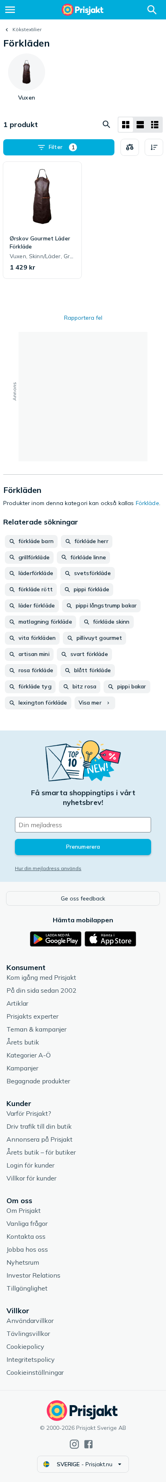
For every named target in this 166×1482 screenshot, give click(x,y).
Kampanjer (22, 1068)
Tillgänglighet (27, 1288)
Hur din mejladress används (48, 868)
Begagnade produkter (38, 1081)
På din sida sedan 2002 (41, 990)
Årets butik (22, 1042)
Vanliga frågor (27, 1223)
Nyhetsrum (22, 1262)
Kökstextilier (27, 29)
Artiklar (17, 1003)
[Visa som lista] (140, 124)
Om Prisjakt (23, 1210)
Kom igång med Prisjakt (41, 977)
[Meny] (10, 9)
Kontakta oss (26, 1236)
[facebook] (88, 1444)
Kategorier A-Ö (28, 1055)
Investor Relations (33, 1275)
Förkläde (147, 503)
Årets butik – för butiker (41, 1152)
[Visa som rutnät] (125, 124)
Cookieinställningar (35, 1372)
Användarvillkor (30, 1320)
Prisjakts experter (32, 1016)
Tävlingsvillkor (28, 1333)
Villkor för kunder (31, 1178)
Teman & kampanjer (36, 1029)
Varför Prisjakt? (28, 1113)
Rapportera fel (83, 317)
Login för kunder (30, 1165)
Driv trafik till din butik (39, 1126)
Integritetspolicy (30, 1359)
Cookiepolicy (25, 1346)
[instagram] (74, 1444)
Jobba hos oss (27, 1249)
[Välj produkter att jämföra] (130, 147)
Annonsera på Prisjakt (39, 1139)
